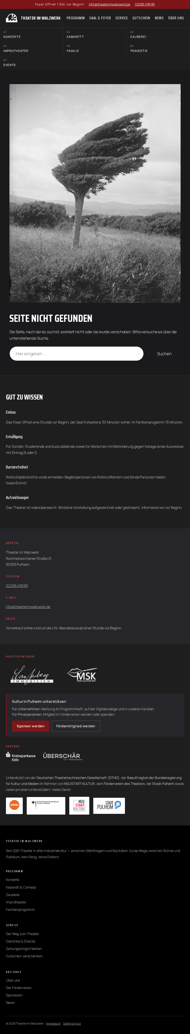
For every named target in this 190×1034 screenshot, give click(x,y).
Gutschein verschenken (24, 956)
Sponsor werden (31, 726)
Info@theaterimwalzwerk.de (110, 4)
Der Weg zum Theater (22, 933)
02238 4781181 (145, 4)
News (10, 1002)
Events (9, 62)
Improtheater (15, 48)
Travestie (139, 48)
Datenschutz (72, 1023)
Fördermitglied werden (75, 726)
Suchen (164, 353)
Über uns (13, 980)
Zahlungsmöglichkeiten (24, 948)
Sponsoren (14, 995)
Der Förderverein (18, 987)
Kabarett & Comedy (21, 887)
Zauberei (138, 34)
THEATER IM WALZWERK (41, 18)
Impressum (53, 1023)
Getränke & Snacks (20, 941)
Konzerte (12, 34)
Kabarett (75, 34)
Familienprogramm (20, 909)
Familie (73, 48)
